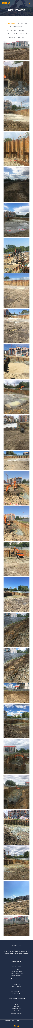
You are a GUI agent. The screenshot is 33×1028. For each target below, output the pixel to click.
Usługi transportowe (17, 973)
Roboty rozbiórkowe (16, 971)
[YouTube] (18, 1026)
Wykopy (16, 969)
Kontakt (16, 1011)
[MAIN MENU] (29, 3)
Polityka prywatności (17, 1013)
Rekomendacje (16, 1008)
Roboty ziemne (16, 967)
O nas (16, 1004)
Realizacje (16, 1006)
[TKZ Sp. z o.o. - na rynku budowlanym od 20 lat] (6, 3)
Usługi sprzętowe (16, 976)
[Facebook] (15, 1026)
